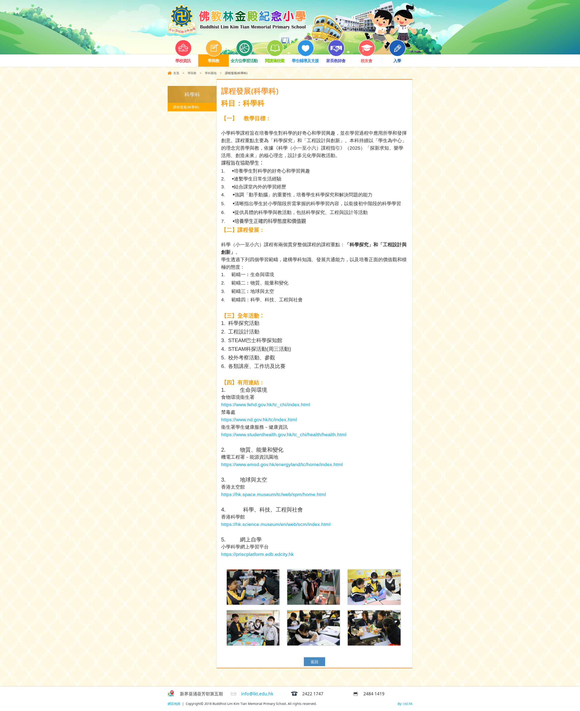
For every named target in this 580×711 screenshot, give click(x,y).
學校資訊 (183, 60)
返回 (314, 661)
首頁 (176, 73)
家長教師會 (336, 60)
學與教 (213, 60)
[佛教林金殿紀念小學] (237, 33)
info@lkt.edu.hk (257, 694)
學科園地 (211, 73)
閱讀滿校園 (274, 60)
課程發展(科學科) (186, 107)
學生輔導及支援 (305, 60)
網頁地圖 (174, 703)
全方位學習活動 (244, 60)
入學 (397, 60)
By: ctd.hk (405, 703)
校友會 (366, 60)
